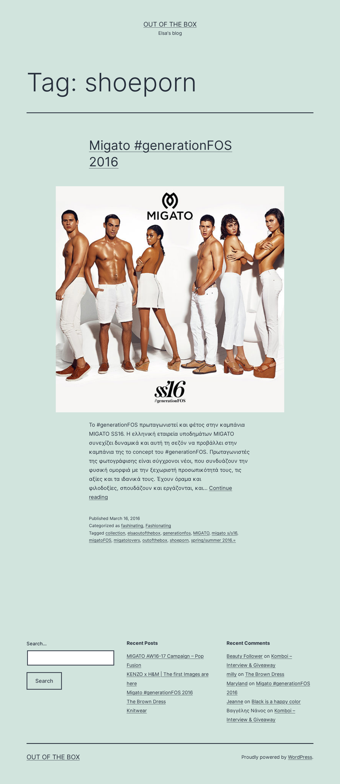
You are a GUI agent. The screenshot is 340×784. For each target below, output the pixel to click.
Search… (37, 643)
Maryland (237, 683)
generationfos (177, 533)
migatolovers (127, 540)
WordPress (300, 757)
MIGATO (201, 533)
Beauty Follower (245, 656)
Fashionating (158, 525)
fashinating (132, 525)
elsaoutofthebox (144, 533)
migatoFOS (100, 540)
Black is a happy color (276, 701)
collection (115, 533)
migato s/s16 (224, 533)
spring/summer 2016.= (213, 540)
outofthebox (154, 540)
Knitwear (137, 710)
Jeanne (235, 701)
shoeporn (179, 540)
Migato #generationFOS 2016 (160, 692)
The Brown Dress (146, 701)
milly (232, 674)
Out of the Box (170, 24)
